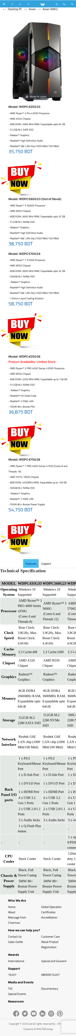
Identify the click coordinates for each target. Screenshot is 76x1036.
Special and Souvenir (54, 961)
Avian (32, 9)
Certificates (48, 912)
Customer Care (50, 936)
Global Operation (51, 907)
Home (11, 907)
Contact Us (15, 936)
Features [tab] (31, 563)
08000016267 (50, 974)
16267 (12, 974)
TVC (10, 988)
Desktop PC (15, 9)
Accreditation (49, 917)
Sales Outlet (15, 942)
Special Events (17, 994)
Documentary (49, 988)
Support (46, 563)
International (16, 961)
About (11, 912)
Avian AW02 (50, 9)
